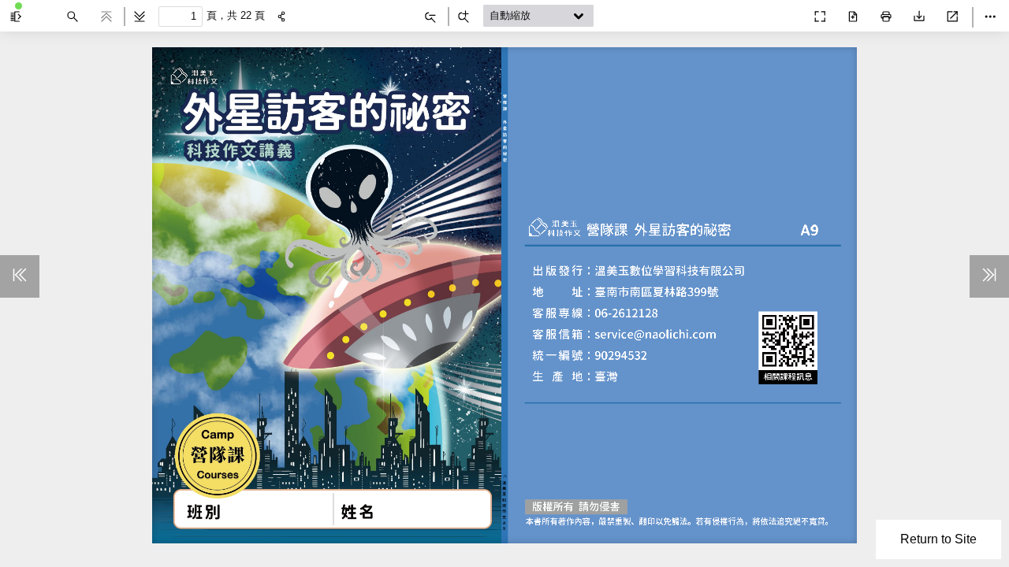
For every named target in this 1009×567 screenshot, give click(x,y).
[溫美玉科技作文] (785, 13)
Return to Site (938, 539)
